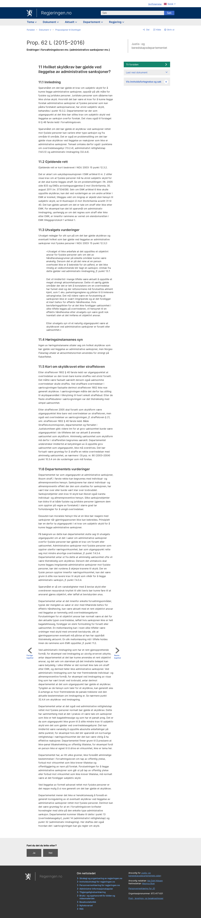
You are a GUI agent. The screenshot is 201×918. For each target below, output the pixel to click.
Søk (169, 12)
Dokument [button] (50, 21)
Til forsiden (132, 64)
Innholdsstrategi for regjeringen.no (97, 881)
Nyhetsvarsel (86, 905)
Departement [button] (92, 21)
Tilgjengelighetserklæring (92, 892)
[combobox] (132, 13)
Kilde (158, 29)
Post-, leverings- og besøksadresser (145, 898)
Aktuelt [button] (70, 21)
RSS (81, 909)
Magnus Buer (148, 883)
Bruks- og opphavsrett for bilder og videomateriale (97, 897)
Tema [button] (31, 21)
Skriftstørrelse (155, 4)
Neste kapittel (117, 656)
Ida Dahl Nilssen (155, 880)
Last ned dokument (136, 72)
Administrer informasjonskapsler (96, 888)
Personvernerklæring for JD (141, 888)
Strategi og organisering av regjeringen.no (100, 878)
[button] (45, 29)
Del (147, 29)
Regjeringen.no (56, 12)
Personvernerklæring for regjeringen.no (99, 885)
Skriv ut (170, 29)
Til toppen (75, 833)
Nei (50, 852)
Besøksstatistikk (87, 902)
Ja (34, 852)
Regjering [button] (115, 21)
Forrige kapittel (30, 656)
